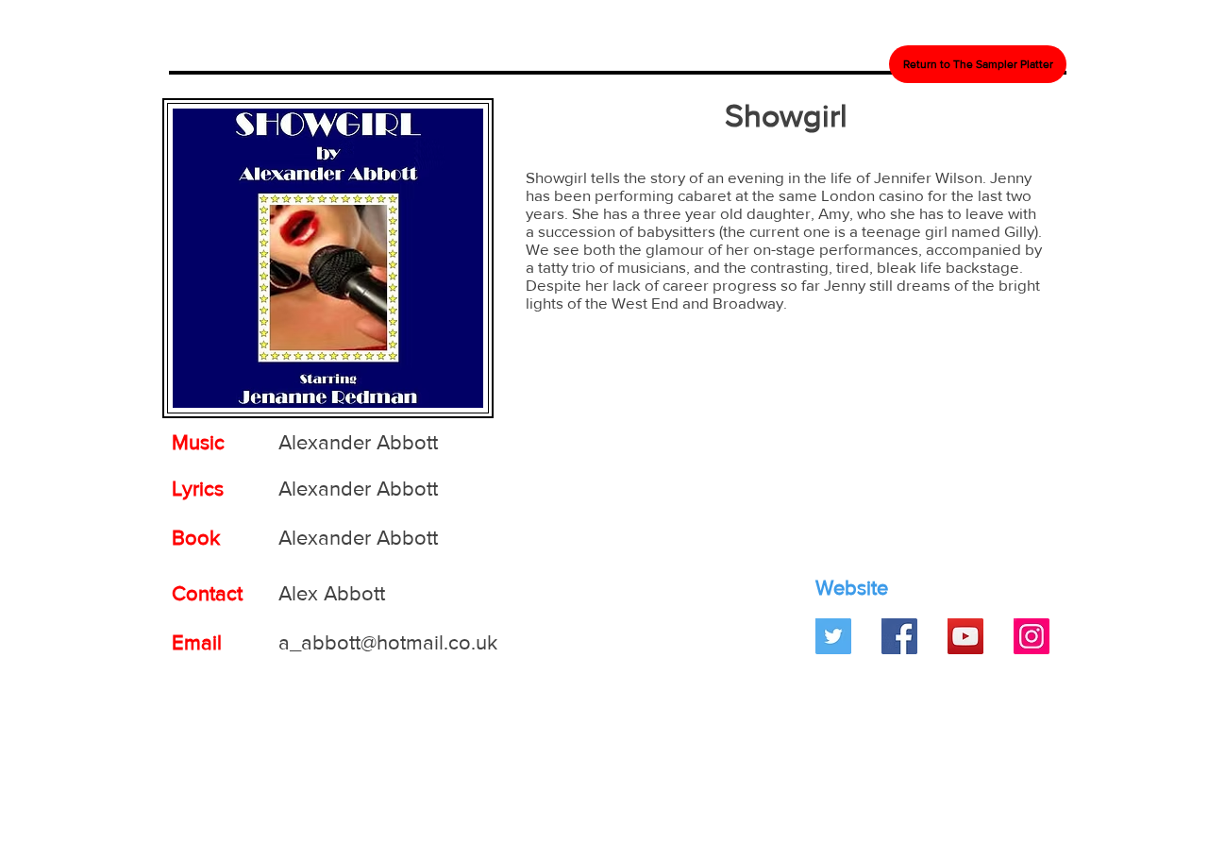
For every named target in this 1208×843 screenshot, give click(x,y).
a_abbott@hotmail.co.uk (387, 642)
